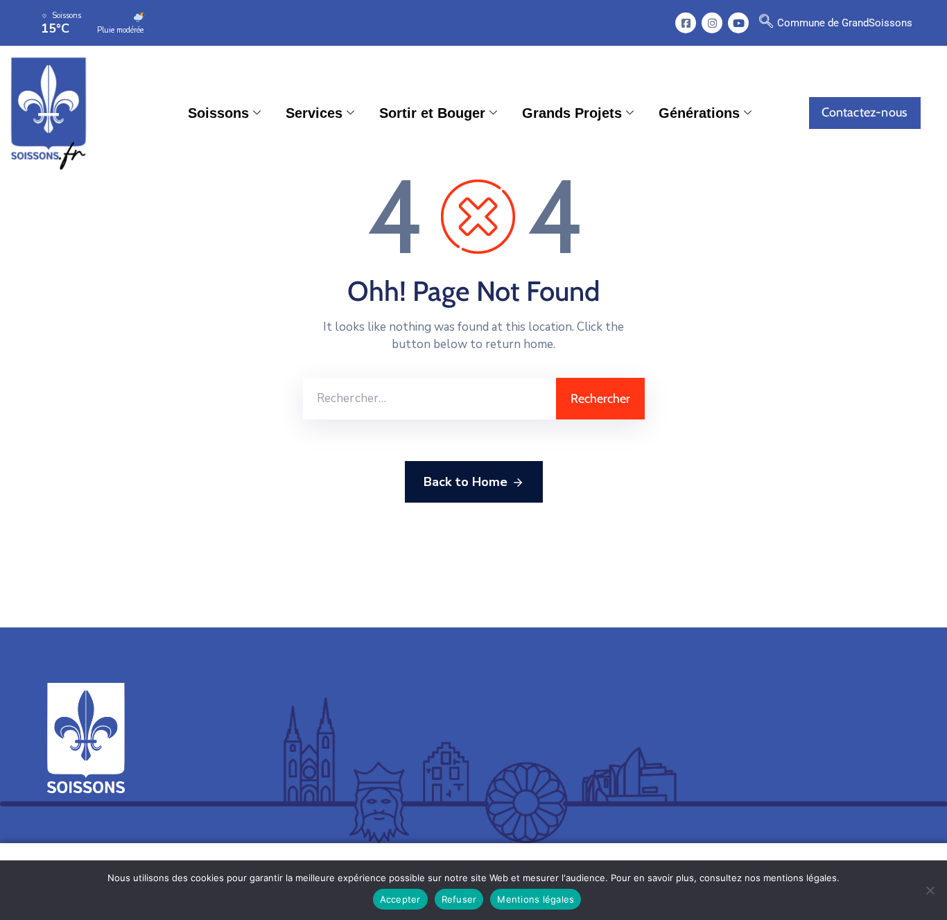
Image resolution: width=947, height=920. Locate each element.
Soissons (218, 113)
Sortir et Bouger (432, 113)
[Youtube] (738, 22)
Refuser (459, 899)
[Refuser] (930, 890)
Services (314, 113)
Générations (699, 113)
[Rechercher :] (429, 398)
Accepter (400, 899)
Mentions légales (535, 899)
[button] (766, 23)
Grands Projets (572, 113)
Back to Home (465, 482)
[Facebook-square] (685, 22)
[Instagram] (712, 22)
